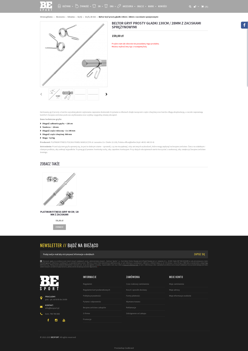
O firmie (86, 313)
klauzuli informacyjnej (130, 265)
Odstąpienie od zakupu (136, 313)
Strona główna (46, 17)
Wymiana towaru (133, 301)
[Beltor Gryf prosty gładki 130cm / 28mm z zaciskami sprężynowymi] (54, 94)
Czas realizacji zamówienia (137, 284)
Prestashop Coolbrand (124, 348)
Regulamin (87, 284)
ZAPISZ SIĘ (199, 254)
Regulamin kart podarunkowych (96, 290)
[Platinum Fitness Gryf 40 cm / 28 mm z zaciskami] (59, 189)
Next (106, 94)
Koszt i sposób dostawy (136, 290)
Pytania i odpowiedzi (92, 301)
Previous (41, 94)
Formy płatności (133, 295)
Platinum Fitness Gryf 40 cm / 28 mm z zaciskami (59, 213)
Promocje (87, 319)
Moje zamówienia (176, 284)
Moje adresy (174, 290)
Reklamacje (131, 307)
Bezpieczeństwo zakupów (94, 307)
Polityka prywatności (92, 295)
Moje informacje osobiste (180, 295)
